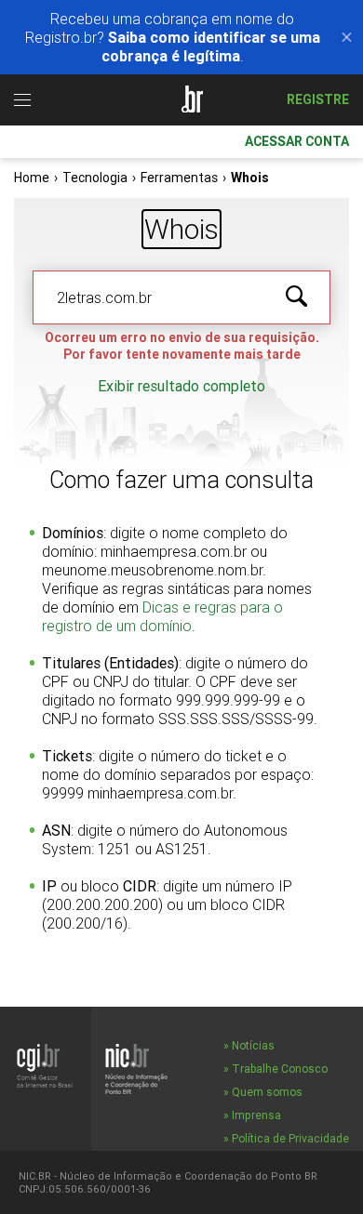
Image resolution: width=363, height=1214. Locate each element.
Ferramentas (179, 177)
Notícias (253, 1045)
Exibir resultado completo (181, 385)
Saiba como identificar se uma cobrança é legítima (210, 46)
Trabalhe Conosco (280, 1068)
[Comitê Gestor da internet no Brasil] (45, 1066)
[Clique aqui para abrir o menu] (22, 99)
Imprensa (256, 1115)
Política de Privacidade (290, 1138)
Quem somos (267, 1092)
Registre (318, 99)
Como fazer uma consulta (181, 480)
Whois (181, 229)
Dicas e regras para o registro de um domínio (162, 616)
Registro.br (191, 100)
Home (31, 177)
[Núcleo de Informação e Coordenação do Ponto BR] (136, 1069)
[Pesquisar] (296, 297)
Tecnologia (95, 177)
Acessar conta (297, 141)
